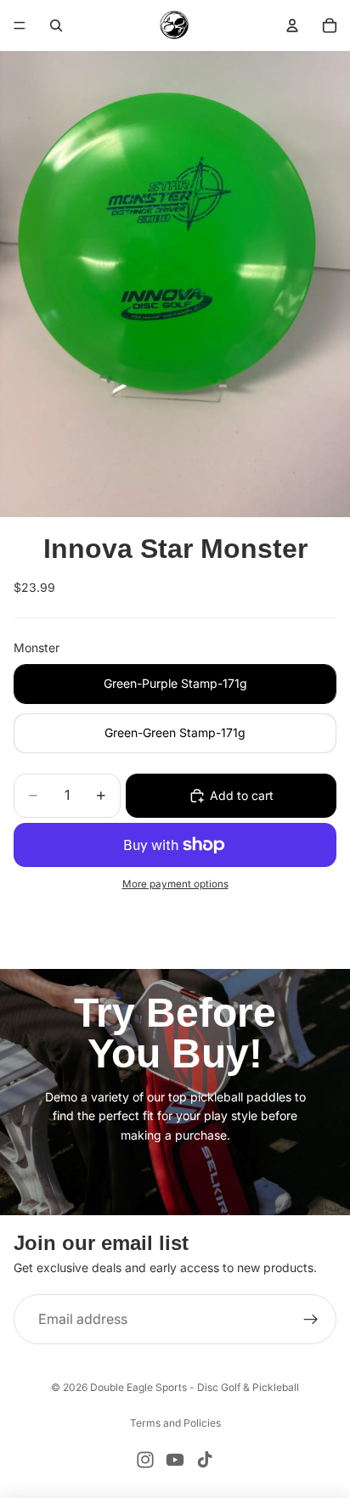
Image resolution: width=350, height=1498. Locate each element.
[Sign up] (311, 1320)
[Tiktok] (205, 1460)
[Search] (56, 25)
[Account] (292, 25)
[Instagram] (145, 1460)
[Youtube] (175, 1460)
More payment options (175, 884)
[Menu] (19, 25)
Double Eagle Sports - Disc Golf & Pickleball (194, 1387)
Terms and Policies (175, 1422)
